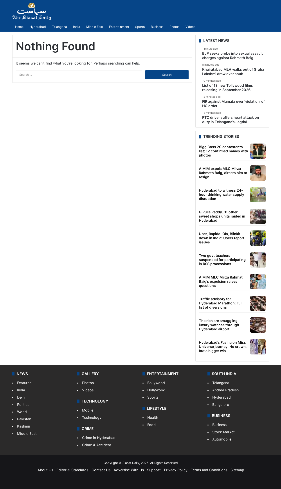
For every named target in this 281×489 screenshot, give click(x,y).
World (22, 412)
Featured (24, 383)
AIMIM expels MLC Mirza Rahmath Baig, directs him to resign (223, 172)
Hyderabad (38, 27)
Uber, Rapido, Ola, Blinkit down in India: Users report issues (221, 238)
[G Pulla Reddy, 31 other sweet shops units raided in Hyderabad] (258, 216)
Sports (140, 27)
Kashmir (23, 426)
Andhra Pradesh (225, 390)
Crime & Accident (96, 445)
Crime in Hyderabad (98, 437)
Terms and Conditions (209, 470)
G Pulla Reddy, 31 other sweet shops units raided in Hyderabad (222, 216)
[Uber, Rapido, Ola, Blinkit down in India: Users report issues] (258, 238)
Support (154, 470)
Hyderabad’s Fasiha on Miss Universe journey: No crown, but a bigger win (223, 346)
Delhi (21, 397)
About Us (45, 470)
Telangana (59, 27)
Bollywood (156, 383)
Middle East (94, 27)
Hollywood (156, 390)
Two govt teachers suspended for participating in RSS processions (222, 259)
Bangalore (220, 404)
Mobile (87, 410)
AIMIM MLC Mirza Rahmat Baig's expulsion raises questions (221, 281)
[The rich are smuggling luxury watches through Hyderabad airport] (258, 325)
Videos (190, 27)
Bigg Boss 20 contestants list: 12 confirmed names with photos (223, 151)
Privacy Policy (175, 470)
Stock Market (223, 432)
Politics (23, 404)
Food (151, 424)
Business (157, 27)
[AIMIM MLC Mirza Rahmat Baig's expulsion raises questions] (258, 281)
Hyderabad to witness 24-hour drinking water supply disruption (221, 194)
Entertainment (119, 27)
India (76, 27)
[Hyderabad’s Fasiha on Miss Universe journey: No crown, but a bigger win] (258, 346)
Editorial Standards (72, 470)
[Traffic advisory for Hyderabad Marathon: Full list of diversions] (258, 303)
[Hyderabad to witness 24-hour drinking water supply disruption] (258, 194)
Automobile (221, 439)
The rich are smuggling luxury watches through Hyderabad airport (219, 324)
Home (19, 27)
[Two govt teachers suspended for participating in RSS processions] (258, 260)
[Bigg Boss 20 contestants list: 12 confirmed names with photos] (258, 151)
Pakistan (24, 419)
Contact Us (101, 470)
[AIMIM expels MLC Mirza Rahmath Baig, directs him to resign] (258, 173)
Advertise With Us (129, 470)
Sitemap (237, 470)
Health (152, 417)
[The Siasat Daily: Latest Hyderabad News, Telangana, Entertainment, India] (31, 11)
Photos (174, 27)
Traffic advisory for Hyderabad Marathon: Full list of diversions (220, 303)
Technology (91, 417)
